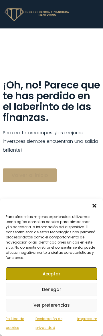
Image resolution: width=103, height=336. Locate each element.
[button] (94, 206)
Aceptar (51, 274)
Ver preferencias (51, 305)
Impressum (87, 318)
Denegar (51, 289)
